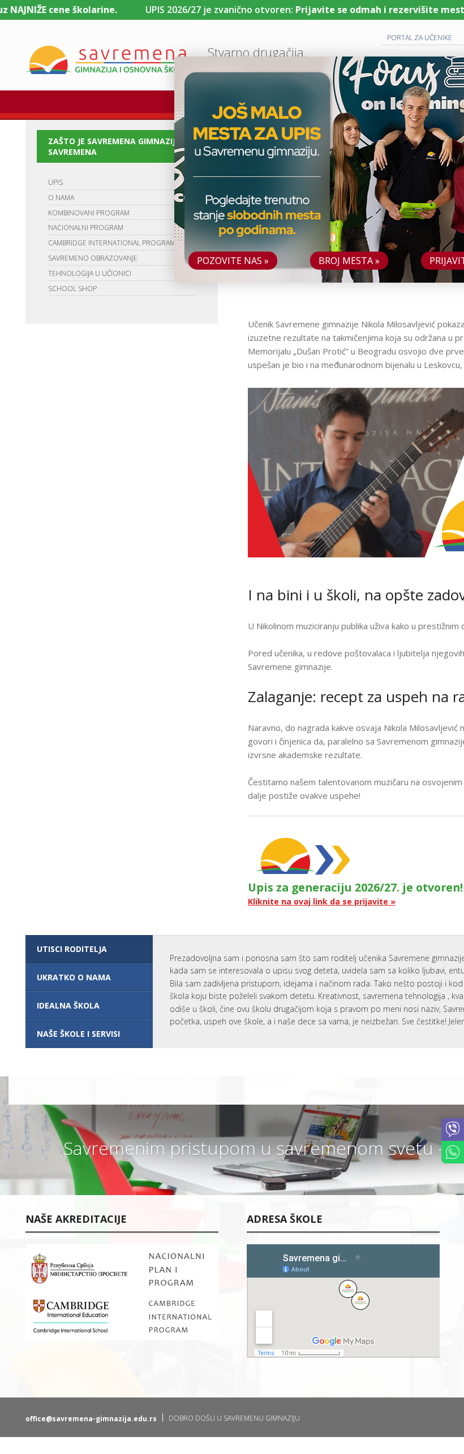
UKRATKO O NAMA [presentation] (74, 977)
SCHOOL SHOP (72, 288)
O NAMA (61, 197)
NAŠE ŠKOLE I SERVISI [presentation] (78, 1033)
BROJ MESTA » (349, 260)
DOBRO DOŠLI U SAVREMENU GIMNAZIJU (234, 1418)
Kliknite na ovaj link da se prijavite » (322, 901)
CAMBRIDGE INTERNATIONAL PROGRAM (111, 243)
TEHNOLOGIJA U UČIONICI (89, 273)
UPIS (55, 182)
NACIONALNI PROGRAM (85, 227)
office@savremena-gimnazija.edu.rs (91, 1418)
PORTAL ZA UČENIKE (419, 37)
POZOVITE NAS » (233, 260)
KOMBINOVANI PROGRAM (89, 213)
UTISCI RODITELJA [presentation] (72, 949)
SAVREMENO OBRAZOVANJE (93, 258)
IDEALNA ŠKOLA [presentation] (68, 1005)
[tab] (89, 949)
